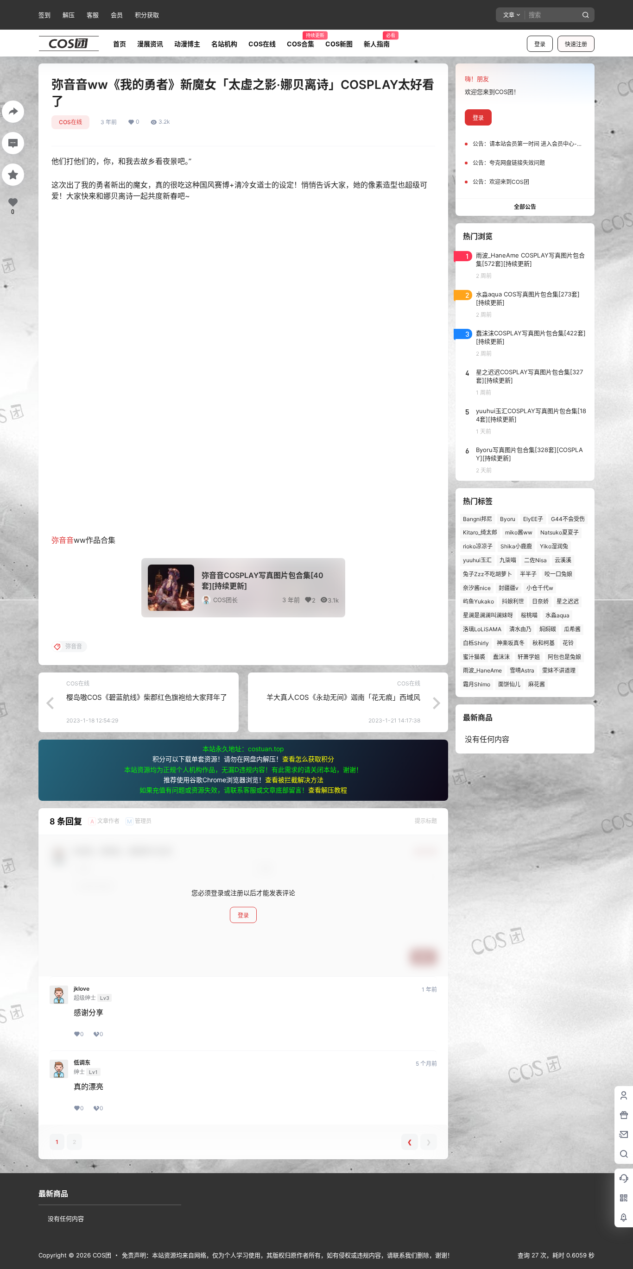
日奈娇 (540, 601)
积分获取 (147, 15)
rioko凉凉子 (478, 546)
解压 (69, 15)
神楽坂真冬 (511, 643)
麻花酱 (536, 684)
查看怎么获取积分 (308, 759)
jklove (81, 989)
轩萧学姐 (529, 656)
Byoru (507, 518)
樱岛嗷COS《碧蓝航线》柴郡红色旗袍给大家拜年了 (146, 697)
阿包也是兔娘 (564, 656)
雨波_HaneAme (482, 670)
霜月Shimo (476, 684)
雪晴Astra (522, 670)
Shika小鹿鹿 (516, 546)
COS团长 (225, 599)
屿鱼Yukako (478, 601)
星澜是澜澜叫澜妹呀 (488, 615)
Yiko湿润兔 (554, 546)
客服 (93, 15)
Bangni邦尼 (477, 518)
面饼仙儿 (509, 684)
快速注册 (576, 44)
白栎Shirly (476, 643)
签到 (44, 15)
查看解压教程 (327, 790)
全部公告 (525, 206)
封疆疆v (509, 587)
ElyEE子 (533, 518)
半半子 (528, 574)
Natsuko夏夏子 (559, 532)
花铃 (568, 643)
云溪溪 (563, 560)
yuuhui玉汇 (477, 560)
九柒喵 (508, 560)
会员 (117, 15)
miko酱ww (518, 532)
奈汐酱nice (477, 587)
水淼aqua (557, 615)
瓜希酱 (572, 629)
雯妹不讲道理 (559, 670)
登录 (539, 44)
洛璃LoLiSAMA (482, 629)
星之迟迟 (568, 601)
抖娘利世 (513, 601)
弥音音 (62, 540)
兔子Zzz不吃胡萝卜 (487, 574)
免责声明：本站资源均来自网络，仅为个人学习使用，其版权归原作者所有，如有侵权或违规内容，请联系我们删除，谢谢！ (287, 1255)
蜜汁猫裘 (474, 656)
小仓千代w (539, 587)
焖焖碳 (547, 629)
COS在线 (70, 122)
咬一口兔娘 (558, 574)
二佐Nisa (535, 560)
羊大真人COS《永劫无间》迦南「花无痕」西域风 (343, 697)
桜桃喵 (529, 615)
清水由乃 (520, 629)
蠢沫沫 (501, 656)
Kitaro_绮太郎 (480, 532)
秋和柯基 (543, 643)
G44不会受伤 (568, 518)
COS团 (101, 1255)
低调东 (82, 1063)
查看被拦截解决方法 (294, 780)
